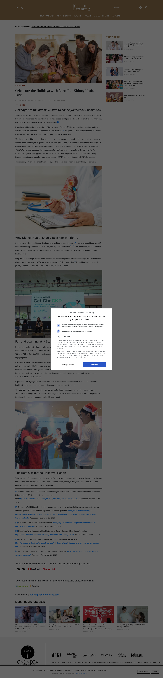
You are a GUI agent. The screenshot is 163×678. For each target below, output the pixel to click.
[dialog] (81, 339)
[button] (81, 336)
